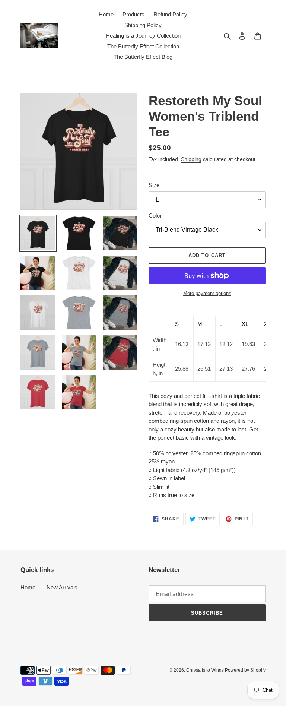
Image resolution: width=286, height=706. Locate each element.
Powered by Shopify (245, 670)
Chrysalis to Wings (205, 670)
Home (27, 587)
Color (155, 215)
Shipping (191, 159)
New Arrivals (62, 587)
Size (154, 185)
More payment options (207, 293)
